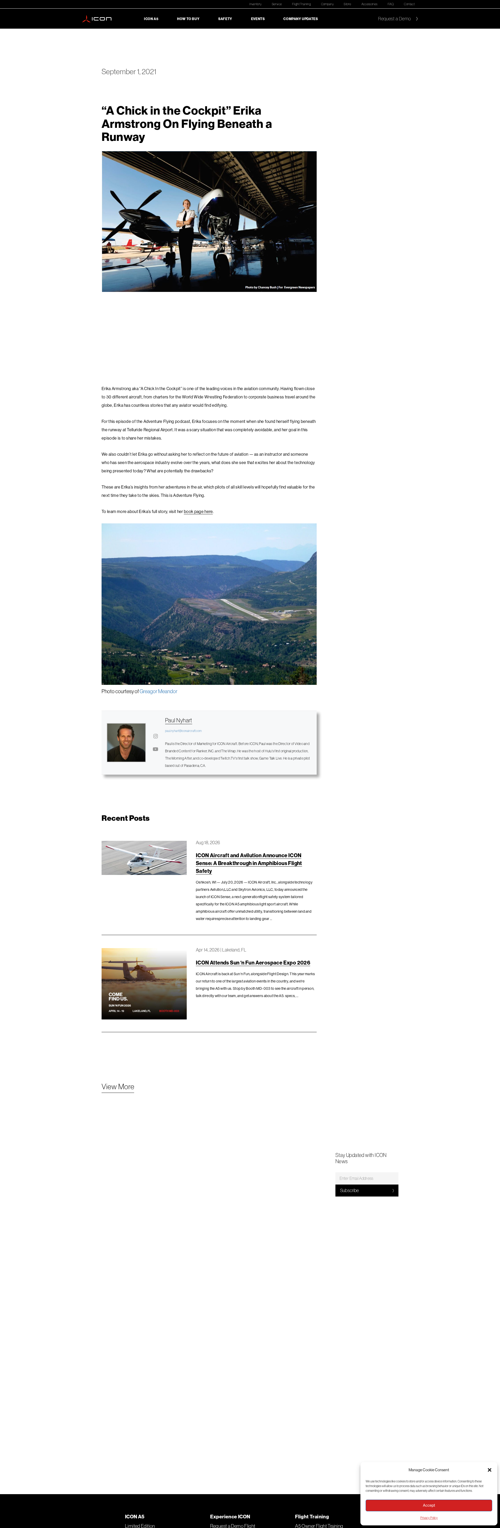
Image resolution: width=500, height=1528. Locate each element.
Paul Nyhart (178, 720)
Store (347, 4)
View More (118, 1086)
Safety (225, 19)
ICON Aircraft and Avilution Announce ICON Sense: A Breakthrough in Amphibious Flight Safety (249, 863)
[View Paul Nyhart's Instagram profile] (155, 736)
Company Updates (300, 19)
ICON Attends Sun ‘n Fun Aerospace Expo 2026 (253, 962)
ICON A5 (151, 19)
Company (327, 4)
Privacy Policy (429, 1518)
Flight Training (301, 4)
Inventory (255, 4)
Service (277, 4)
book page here (198, 511)
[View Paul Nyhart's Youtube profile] (155, 749)
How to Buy (188, 19)
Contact (409, 4)
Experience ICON (230, 1516)
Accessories (369, 4)
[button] (489, 1470)
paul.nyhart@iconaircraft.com (183, 731)
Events (258, 19)
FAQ (391, 4)
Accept (429, 1505)
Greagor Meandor (158, 691)
